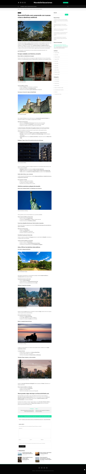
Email (31, 439)
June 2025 (56, 63)
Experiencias (57, 83)
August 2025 (57, 59)
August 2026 (57, 52)
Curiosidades (57, 81)
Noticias (19, 12)
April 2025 (56, 67)
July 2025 (56, 61)
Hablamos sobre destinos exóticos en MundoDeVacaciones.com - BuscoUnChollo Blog (36, 419)
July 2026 (56, 54)
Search (55, 12)
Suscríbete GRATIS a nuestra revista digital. (28, 6)
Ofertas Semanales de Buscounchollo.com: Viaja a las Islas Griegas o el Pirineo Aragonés (45, 458)
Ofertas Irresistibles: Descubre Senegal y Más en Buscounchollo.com (27, 458)
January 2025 (57, 74)
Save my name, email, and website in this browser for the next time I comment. (32, 443)
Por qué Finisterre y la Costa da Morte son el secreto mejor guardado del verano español (60, 33)
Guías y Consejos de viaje (59, 87)
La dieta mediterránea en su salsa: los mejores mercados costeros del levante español (60, 38)
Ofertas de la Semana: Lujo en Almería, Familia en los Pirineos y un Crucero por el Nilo (60, 25)
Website (42, 439)
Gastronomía (57, 85)
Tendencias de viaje (58, 94)
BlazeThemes (52, 470)
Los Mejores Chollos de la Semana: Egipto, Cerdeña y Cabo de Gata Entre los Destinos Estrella (61, 20)
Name (20, 439)
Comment (20, 428)
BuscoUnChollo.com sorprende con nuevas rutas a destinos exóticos (61, 47)
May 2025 (56, 65)
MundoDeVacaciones (43, 2)
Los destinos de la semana (59, 89)
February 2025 (57, 72)
